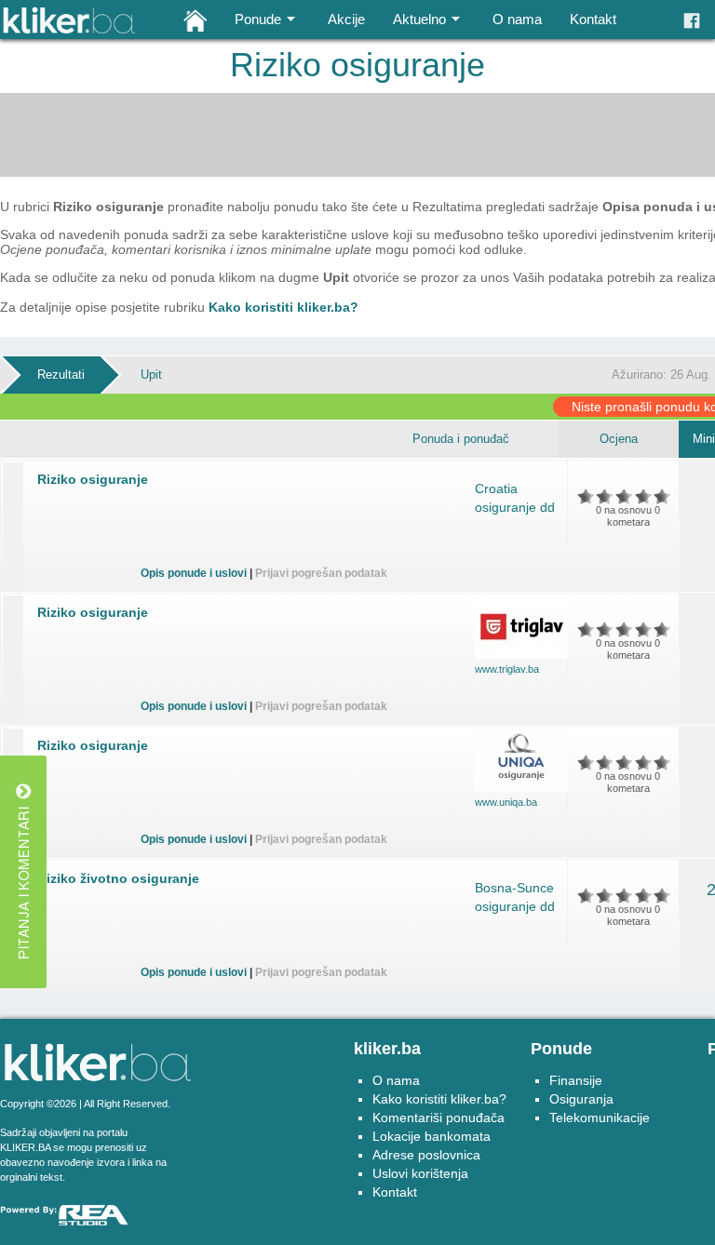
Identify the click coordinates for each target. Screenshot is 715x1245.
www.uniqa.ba (506, 802)
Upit (151, 375)
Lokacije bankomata (431, 1136)
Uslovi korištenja (420, 1173)
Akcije (346, 19)
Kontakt (593, 19)
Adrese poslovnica (426, 1154)
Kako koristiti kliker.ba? (283, 307)
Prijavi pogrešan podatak (321, 573)
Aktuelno (419, 19)
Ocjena (619, 439)
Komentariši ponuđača (438, 1117)
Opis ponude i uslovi (194, 573)
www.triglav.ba (507, 669)
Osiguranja (581, 1098)
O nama (517, 19)
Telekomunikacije (599, 1117)
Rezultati (61, 375)
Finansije (575, 1080)
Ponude (258, 19)
